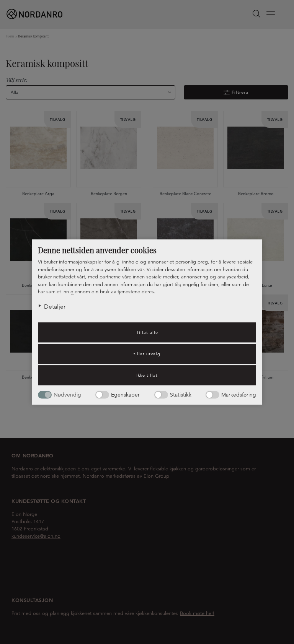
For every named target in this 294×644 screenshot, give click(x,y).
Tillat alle (147, 332)
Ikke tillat (147, 375)
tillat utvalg (147, 353)
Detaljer (54, 307)
